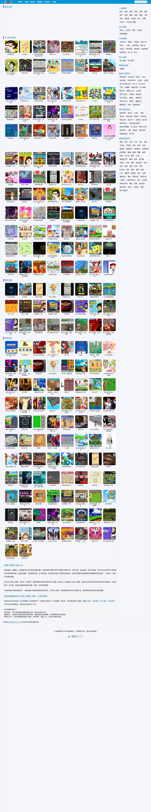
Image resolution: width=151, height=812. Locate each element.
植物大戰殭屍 (124, 127)
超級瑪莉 (123, 113)
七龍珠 (139, 80)
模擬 (132, 169)
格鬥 (121, 15)
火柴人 (128, 45)
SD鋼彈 (127, 87)
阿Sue (122, 30)
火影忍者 (123, 42)
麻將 (132, 156)
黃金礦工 (142, 183)
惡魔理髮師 (123, 34)
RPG (139, 18)
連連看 (126, 18)
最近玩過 (8, 7)
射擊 (135, 15)
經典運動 (123, 152)
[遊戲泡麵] (8, 2)
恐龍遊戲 (111, 601)
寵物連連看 (123, 134)
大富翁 (122, 145)
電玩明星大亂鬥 (134, 123)
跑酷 (130, 159)
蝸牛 (138, 180)
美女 (140, 142)
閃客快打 (136, 176)
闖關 (134, 152)
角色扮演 (139, 163)
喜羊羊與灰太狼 (125, 84)
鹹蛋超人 (139, 101)
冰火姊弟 (134, 127)
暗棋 (121, 156)
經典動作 (137, 149)
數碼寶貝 (123, 105)
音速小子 (144, 42)
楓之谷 (143, 45)
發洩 (126, 15)
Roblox (122, 22)
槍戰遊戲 (7, 604)
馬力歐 (131, 134)
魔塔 (129, 176)
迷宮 (139, 173)
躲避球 (122, 149)
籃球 (134, 145)
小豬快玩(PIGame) (14, 622)
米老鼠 (138, 91)
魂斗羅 (144, 120)
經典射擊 (145, 149)
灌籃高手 (139, 98)
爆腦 (129, 152)
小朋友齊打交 (131, 180)
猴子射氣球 (123, 190)
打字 (121, 173)
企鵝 (143, 173)
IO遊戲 (88, 601)
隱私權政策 (70, 631)
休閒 (140, 11)
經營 (131, 11)
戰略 (139, 152)
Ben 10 (130, 52)
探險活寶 (123, 77)
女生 (135, 142)
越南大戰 (129, 116)
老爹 (142, 187)
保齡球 (126, 173)
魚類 (121, 18)
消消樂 (133, 18)
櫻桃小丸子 (131, 91)
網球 (126, 166)
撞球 (142, 169)
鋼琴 (132, 163)
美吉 (133, 30)
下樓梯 (122, 180)
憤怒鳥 (135, 130)
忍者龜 (131, 94)
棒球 (139, 145)
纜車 (130, 183)
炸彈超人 (144, 116)
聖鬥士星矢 (123, 94)
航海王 (138, 77)
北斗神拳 (143, 87)
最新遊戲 (8, 280)
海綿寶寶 (123, 52)
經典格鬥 (129, 149)
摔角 (127, 163)
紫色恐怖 (142, 130)
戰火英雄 (123, 187)
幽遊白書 (134, 87)
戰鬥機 (141, 159)
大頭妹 (139, 30)
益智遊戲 (95, 601)
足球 (143, 145)
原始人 (130, 187)
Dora (135, 52)
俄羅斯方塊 (123, 159)
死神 (129, 105)
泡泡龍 (136, 42)
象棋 (143, 152)
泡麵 (144, 18)
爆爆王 (130, 42)
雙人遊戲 (103, 601)
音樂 (121, 166)
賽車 (135, 11)
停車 (140, 166)
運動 (131, 15)
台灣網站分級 (80, 631)
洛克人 (122, 45)
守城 (131, 142)
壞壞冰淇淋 (123, 183)
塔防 (127, 169)
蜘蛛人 (131, 98)
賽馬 (135, 159)
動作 (121, 11)
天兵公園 (142, 84)
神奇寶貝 (136, 45)
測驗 (131, 166)
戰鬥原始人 (123, 123)
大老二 (138, 156)
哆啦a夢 (137, 49)
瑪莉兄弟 (123, 120)
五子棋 (126, 156)
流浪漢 (144, 180)
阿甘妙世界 (132, 80)
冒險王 (122, 116)
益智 (126, 11)
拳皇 (142, 113)
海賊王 (131, 101)
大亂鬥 (122, 163)
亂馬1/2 (122, 91)
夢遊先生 (144, 176)
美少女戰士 (123, 98)
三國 (145, 15)
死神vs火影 (123, 101)
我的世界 (123, 130)
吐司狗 (128, 30)
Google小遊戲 (131, 22)
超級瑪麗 (144, 49)
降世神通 (129, 49)
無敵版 (122, 69)
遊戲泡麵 (58, 631)
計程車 (122, 169)
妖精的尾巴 (136, 105)
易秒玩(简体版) (91, 631)
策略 (145, 11)
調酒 (135, 183)
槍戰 (140, 15)
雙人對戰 (131, 60)
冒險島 (138, 120)
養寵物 (133, 173)
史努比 (122, 49)
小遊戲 (20, 601)
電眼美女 (123, 176)
